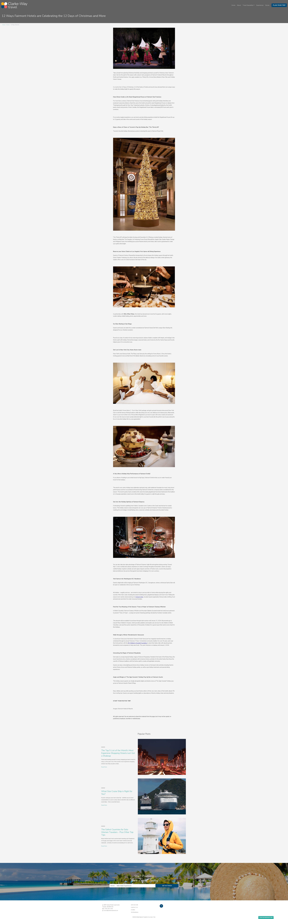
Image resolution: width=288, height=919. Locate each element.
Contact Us (134, 907)
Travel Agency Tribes (151, 917)
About (239, 5)
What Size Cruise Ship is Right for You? (116, 792)
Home (233, 5)
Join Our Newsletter (266, 917)
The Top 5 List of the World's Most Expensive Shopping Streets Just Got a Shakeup (118, 753)
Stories (267, 5)
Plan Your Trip (279, 5)
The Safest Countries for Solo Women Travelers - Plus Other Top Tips (117, 832)
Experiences (259, 5)
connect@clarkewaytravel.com (111, 910)
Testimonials (134, 912)
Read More (104, 767)
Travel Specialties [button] (248, 5)
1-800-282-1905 (108, 908)
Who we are (134, 905)
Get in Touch (167, 886)
